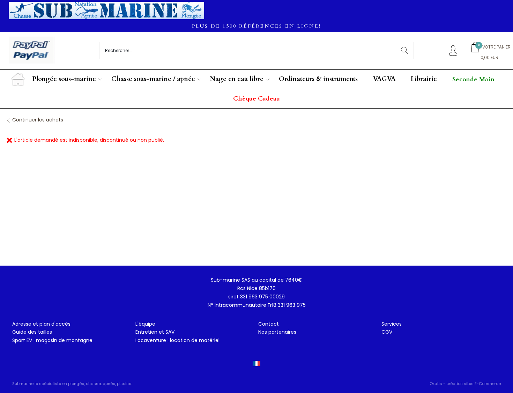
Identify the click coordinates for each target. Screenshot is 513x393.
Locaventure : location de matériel (177, 340)
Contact (268, 323)
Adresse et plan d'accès (41, 323)
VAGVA (384, 79)
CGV (386, 331)
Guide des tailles (32, 331)
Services (391, 323)
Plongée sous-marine (64, 79)
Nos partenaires (277, 331)
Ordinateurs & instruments (318, 79)
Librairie (424, 79)
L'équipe (145, 323)
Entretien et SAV (154, 331)
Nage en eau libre (236, 79)
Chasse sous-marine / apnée (153, 79)
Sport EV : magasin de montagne (52, 340)
